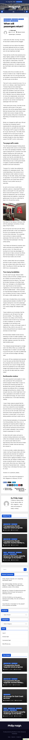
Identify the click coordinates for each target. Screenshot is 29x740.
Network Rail (14, 19)
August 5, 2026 (9, 669)
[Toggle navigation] (13, 12)
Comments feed (6, 640)
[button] (24, 11)
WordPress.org (6, 644)
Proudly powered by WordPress (10, 731)
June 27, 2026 (8, 684)
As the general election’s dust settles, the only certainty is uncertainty (13, 599)
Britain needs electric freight (8, 489)
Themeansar (14, 733)
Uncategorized (7, 694)
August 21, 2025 (9, 716)
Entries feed (5, 636)
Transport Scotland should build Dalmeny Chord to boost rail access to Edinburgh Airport (13, 592)
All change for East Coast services (13, 697)
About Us (13, 737)
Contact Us (18, 737)
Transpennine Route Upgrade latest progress (12, 527)
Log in (4, 633)
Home (9, 737)
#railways (18, 34)
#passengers (12, 34)
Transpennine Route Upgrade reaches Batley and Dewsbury (14, 542)
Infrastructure (7, 19)
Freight (5, 552)
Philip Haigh (14, 7)
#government (21, 32)
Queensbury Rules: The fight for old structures (19, 490)
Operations (21, 19)
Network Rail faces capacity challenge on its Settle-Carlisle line (14, 557)
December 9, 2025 (9, 700)
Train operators (13, 554)
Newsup (22, 731)
